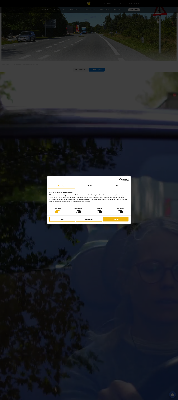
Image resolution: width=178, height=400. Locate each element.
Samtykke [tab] (61, 186)
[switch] (78, 211)
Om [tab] (117, 185)
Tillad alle (116, 219)
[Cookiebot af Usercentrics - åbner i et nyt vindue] (120, 179)
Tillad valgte (89, 219)
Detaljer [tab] (89, 185)
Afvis (62, 219)
